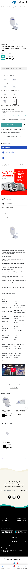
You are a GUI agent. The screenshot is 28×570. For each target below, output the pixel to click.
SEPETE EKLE (11, 125)
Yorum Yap (14, 387)
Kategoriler (14, 541)
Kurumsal (14, 537)
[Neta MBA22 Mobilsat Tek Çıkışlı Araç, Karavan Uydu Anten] (5, 79)
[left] (1, 408)
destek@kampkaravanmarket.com (11, 548)
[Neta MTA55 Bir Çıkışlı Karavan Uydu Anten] (5, 102)
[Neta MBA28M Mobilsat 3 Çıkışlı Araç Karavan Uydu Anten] (14, 87)
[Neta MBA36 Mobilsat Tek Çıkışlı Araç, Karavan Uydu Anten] (5, 94)
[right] (26, 408)
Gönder (23, 490)
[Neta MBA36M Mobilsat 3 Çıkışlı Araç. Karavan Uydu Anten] (14, 94)
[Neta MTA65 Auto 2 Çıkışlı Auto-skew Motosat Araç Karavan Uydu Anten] (14, 102)
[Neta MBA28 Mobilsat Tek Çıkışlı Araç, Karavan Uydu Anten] (5, 87)
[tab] (5, 214)
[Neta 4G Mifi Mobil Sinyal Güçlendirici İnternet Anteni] (7, 402)
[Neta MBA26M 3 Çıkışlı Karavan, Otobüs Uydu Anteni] (14, 79)
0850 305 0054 (6, 545)
